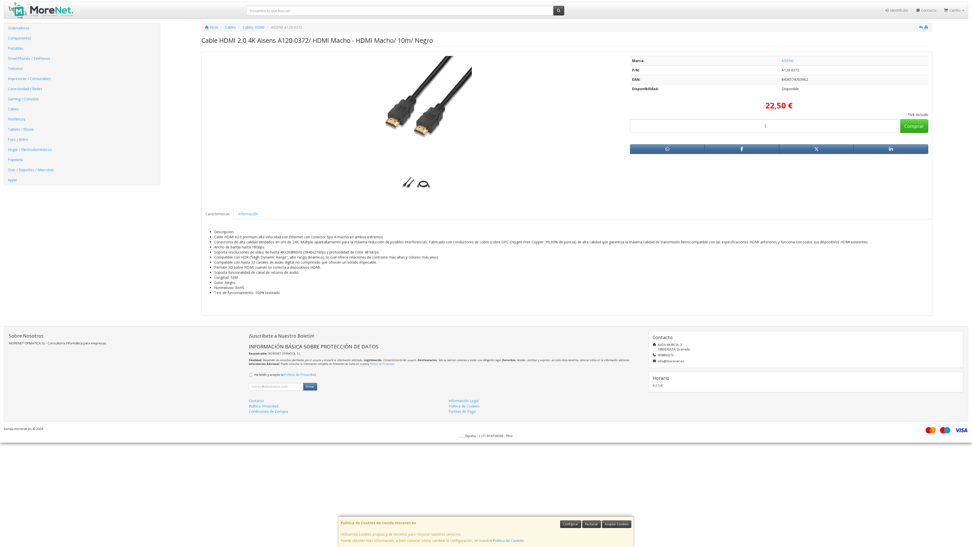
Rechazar (591, 524)
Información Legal (463, 400)
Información (248, 213)
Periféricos (16, 119)
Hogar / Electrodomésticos (30, 149)
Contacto (928, 10)
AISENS (788, 60)
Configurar (570, 524)
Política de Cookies (508, 540)
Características (218, 213)
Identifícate (898, 10)
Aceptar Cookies (617, 524)
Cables (13, 109)
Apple (12, 180)
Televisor (15, 68)
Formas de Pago (462, 411)
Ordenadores (18, 28)
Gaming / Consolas (23, 98)
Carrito (955, 10)
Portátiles (16, 48)
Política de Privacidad (382, 364)
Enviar (310, 386)
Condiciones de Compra (268, 411)
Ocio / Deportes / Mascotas (31, 169)
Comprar (914, 126)
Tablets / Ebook (21, 129)
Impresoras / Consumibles (29, 78)
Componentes (19, 38)
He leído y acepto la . (285, 375)
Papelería (15, 159)
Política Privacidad (263, 406)
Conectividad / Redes (25, 88)
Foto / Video (18, 139)
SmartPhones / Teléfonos (29, 58)
